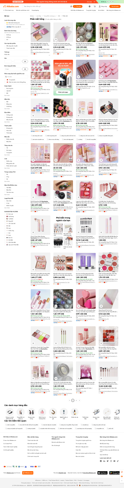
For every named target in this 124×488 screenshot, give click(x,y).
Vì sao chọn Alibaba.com (9, 440)
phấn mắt (111, 428)
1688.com (44, 480)
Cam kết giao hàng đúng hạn (35, 446)
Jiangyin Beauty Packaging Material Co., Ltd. (40, 129)
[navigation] (16, 208)
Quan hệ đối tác (104, 454)
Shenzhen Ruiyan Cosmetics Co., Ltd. (40, 318)
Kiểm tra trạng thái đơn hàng (107, 446)
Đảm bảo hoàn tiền (32, 443)
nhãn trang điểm (11, 424)
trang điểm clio (100, 428)
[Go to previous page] (69, 400)
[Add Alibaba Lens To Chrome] (27, 473)
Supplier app (62, 472)
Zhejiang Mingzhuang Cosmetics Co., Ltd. (86, 210)
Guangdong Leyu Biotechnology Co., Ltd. (40, 171)
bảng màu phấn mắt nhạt (99, 424)
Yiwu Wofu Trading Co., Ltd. (83, 88)
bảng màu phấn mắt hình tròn (68, 135)
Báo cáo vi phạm (80, 456)
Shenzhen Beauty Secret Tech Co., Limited (108, 173)
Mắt (59, 16)
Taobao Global (69, 480)
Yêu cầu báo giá (56, 445)
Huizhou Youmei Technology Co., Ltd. (85, 128)
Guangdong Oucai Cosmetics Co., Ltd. (40, 284)
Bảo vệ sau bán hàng (32, 450)
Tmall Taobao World (54, 480)
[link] (122, 472)
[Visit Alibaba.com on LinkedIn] (104, 461)
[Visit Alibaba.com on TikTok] (118, 461)
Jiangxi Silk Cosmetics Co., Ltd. (61, 282)
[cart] (95, 6)
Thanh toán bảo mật (32, 440)
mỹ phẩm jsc (86, 424)
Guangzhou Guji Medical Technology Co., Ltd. (63, 175)
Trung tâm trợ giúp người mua (83, 440)
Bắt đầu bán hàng (104, 443)
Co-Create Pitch (7, 443)
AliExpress (38, 480)
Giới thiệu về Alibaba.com (10, 436)
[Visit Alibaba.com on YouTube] (114, 461)
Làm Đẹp (38, 16)
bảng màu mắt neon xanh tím (87, 135)
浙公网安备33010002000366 (89, 485)
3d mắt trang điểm (91, 139)
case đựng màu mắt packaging (84, 428)
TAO (75, 480)
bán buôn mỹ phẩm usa (38, 139)
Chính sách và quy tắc (33, 456)
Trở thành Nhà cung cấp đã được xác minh (109, 450)
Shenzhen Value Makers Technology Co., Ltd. (86, 54)
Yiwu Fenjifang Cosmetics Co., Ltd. (62, 128)
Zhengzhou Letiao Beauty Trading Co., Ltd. (108, 210)
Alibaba (32, 16)
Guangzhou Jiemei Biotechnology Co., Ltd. (86, 282)
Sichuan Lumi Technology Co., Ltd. (85, 175)
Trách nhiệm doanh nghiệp (10, 446)
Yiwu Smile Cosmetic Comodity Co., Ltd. (108, 89)
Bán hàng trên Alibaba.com (107, 440)
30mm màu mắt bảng (54, 139)
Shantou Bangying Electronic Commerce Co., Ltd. (108, 54)
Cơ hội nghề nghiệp (8, 450)
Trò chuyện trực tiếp (81, 443)
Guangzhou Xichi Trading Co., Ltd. (39, 245)
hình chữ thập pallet (68, 139)
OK (25, 61)
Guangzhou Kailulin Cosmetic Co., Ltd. (108, 281)
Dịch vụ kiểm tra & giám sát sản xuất (36, 453)
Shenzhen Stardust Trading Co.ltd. (39, 210)
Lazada (62, 480)
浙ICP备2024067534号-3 (105, 485)
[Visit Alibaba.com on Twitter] (108, 461)
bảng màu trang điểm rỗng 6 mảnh (69, 424)
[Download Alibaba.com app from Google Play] (115, 473)
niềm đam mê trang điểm (66, 428)
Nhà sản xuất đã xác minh (58, 442)
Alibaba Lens (10, 472)
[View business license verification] (77, 485)
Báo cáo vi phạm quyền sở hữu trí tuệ (85, 453)
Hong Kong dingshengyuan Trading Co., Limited (108, 243)
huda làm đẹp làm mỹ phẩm (49, 424)
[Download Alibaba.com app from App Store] (102, 473)
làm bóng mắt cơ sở (37, 135)
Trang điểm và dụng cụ (50, 16)
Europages (86, 480)
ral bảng (80, 139)
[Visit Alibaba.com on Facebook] (101, 461)
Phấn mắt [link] (65, 16)
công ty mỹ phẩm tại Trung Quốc (15, 428)
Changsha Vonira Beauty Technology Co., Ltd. (86, 245)
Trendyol (80, 480)
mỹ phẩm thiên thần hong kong (47, 428)
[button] (71, 6)
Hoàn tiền (78, 450)
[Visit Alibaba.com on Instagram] (111, 461)
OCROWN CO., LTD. (58, 52)
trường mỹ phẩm (31, 428)
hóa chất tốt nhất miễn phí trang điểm (29, 424)
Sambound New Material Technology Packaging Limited (40, 52)
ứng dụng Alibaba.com (89, 472)
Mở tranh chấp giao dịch (82, 446)
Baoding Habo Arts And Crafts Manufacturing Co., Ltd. (63, 208)
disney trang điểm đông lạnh (106, 135)
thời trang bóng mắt (52, 135)
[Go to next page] (79, 400)
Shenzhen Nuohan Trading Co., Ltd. (40, 93)
